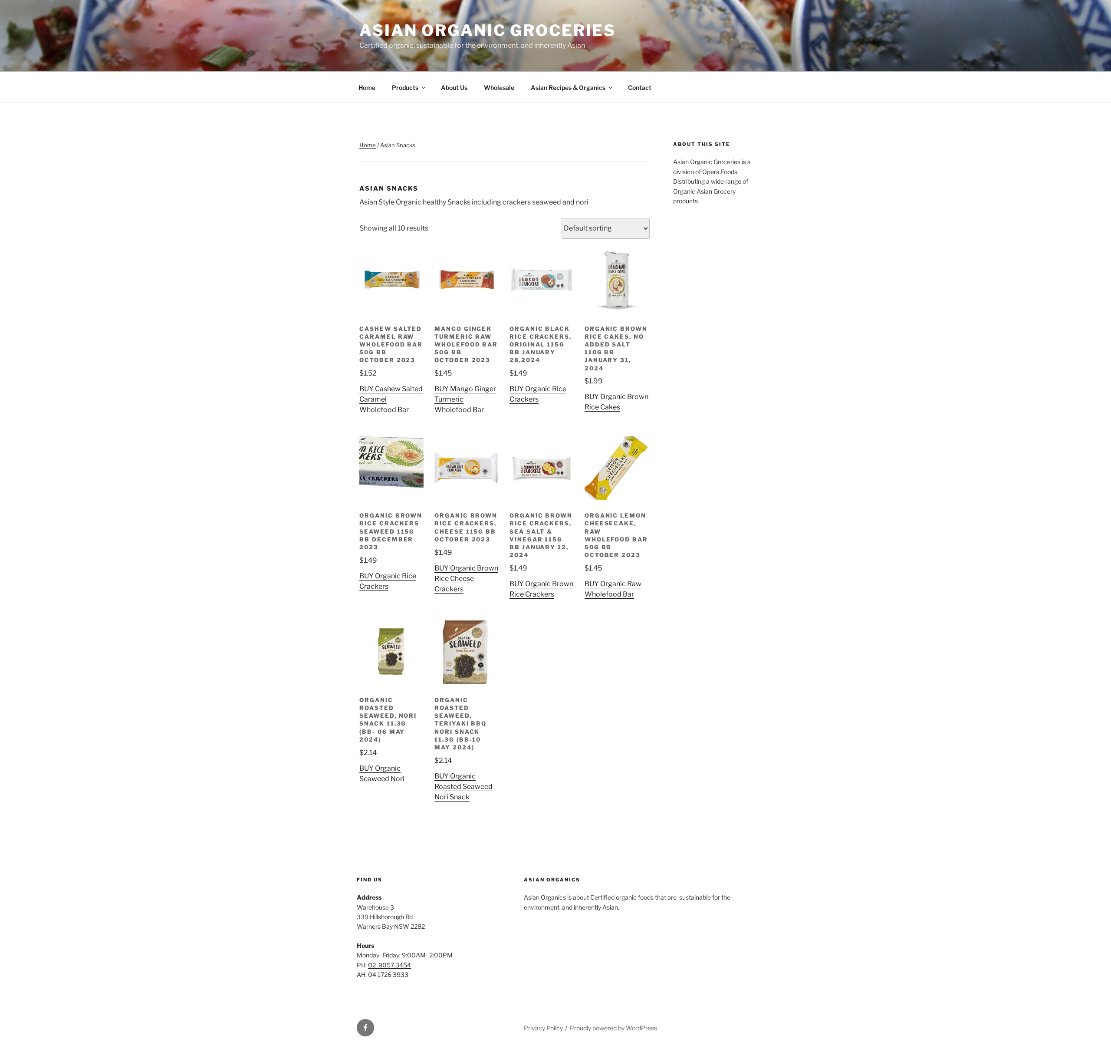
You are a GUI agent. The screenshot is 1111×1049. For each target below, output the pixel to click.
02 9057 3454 (389, 965)
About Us (454, 87)
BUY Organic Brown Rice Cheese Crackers (466, 578)
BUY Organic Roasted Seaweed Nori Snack (463, 786)
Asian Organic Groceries (487, 30)
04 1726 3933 (388, 974)
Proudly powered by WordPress (613, 1028)
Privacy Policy (543, 1028)
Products (405, 87)
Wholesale (499, 87)
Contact (639, 87)
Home (366, 87)
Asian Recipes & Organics (568, 87)
